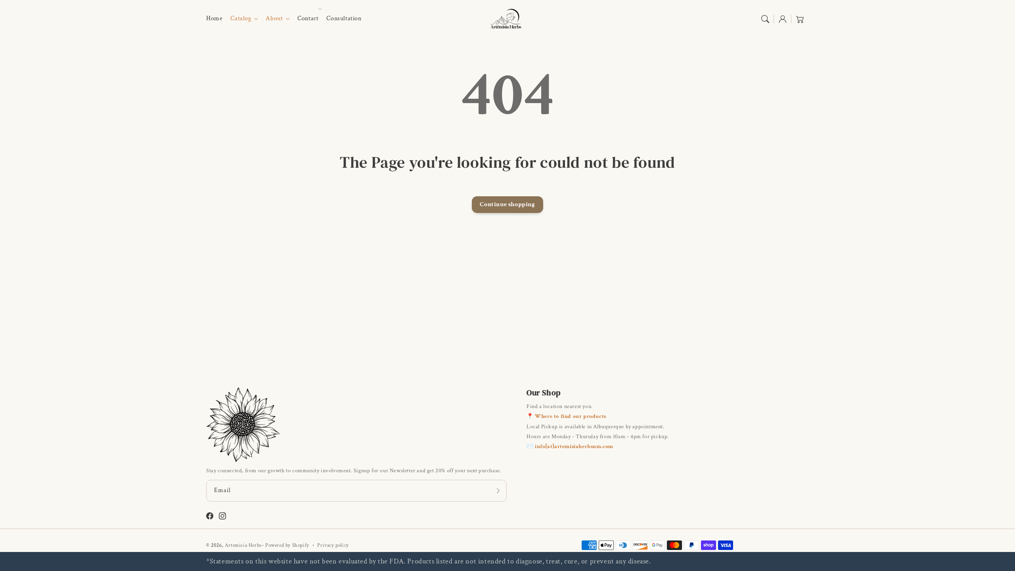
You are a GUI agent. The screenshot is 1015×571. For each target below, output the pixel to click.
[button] (765, 19)
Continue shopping (507, 204)
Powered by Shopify (287, 545)
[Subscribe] (498, 490)
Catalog (240, 19)
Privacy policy (333, 545)
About (274, 19)
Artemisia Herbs (243, 545)
